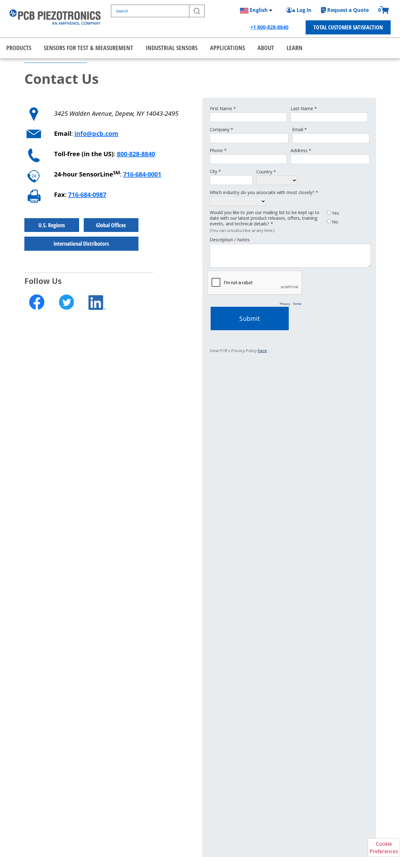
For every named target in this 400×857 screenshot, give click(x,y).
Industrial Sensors (172, 48)
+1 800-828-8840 (269, 27)
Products (18, 48)
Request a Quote (348, 10)
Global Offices (111, 225)
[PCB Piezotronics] (55, 17)
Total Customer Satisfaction (348, 27)
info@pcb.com (96, 133)
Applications (227, 48)
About (266, 48)
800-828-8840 (136, 154)
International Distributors (81, 243)
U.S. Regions (51, 225)
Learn (294, 48)
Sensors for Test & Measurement (88, 48)
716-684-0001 (142, 174)
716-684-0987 (87, 194)
